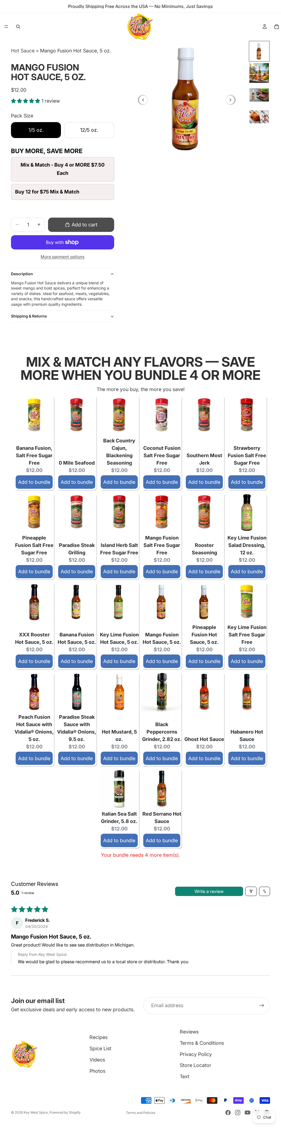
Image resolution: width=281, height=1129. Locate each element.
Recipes (98, 1037)
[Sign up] (262, 1006)
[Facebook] (228, 1112)
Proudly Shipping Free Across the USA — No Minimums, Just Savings (140, 6)
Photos (97, 1071)
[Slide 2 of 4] (259, 73)
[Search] (18, 27)
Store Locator (195, 1065)
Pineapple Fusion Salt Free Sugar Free (34, 545)
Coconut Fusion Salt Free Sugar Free (162, 455)
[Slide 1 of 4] (259, 51)
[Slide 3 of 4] (259, 95)
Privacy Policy (196, 1054)
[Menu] (6, 26)
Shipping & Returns (29, 316)
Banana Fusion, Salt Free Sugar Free (34, 455)
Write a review (209, 891)
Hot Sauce (23, 51)
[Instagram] (237, 1112)
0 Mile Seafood (77, 463)
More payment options (63, 256)
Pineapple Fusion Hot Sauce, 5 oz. (204, 634)
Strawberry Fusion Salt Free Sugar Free (247, 455)
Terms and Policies (140, 1113)
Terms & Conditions (202, 1043)
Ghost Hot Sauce (204, 739)
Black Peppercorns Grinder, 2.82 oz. (162, 731)
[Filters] (251, 891)
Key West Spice (36, 1112)
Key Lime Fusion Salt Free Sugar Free (246, 634)
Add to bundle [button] (34, 482)
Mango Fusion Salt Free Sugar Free (162, 545)
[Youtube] (247, 1112)
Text (184, 1076)
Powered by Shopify (65, 1112)
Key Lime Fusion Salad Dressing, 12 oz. (246, 545)
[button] (26, 101)
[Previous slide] (143, 100)
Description (22, 273)
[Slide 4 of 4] (259, 117)
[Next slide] (230, 100)
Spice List (100, 1048)
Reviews (189, 1032)
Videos (97, 1060)
